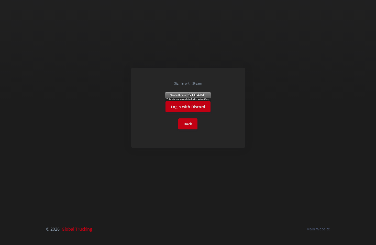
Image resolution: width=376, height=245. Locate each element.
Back (188, 123)
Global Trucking (77, 229)
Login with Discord (188, 106)
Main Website (318, 229)
